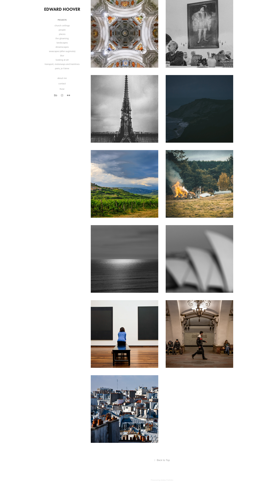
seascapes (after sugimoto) (62, 51)
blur (62, 55)
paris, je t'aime (62, 68)
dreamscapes (62, 46)
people (62, 29)
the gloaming (62, 38)
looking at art (62, 59)
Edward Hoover (62, 9)
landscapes (62, 42)
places (62, 34)
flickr (62, 88)
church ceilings (62, 25)
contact (62, 83)
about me (62, 78)
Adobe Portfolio (167, 480)
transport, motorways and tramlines (62, 64)
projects (62, 20)
